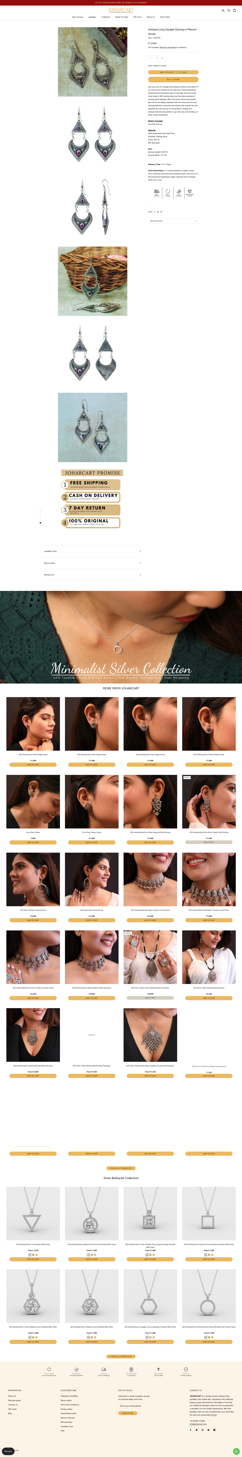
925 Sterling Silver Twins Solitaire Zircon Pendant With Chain (33, 1327)
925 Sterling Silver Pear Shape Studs (33, 755)
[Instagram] (202, 1429)
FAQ (62, 1431)
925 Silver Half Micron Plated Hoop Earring (209, 1066)
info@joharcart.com (198, 1424)
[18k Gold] (209, 1255)
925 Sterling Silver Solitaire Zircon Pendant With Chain (91, 1327)
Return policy (49, 563)
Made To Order (121, 17)
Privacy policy (66, 1409)
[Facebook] (154, 212)
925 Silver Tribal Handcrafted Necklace (209, 988)
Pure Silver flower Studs (91, 832)
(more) (214, 1415)
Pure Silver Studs (33, 832)
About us (12, 1396)
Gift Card (137, 17)
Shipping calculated (167, 47)
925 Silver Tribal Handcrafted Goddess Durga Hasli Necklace (150, 1066)
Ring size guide (14, 1400)
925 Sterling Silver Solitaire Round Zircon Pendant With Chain (92, 1244)
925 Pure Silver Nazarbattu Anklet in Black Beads (209, 1144)
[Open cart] (234, 10)
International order (68, 1413)
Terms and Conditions (70, 1405)
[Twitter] (158, 212)
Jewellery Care (50, 551)
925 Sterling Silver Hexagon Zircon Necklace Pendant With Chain (150, 1327)
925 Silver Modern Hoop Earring (33, 910)
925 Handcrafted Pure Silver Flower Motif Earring (209, 832)
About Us (151, 17)
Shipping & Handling (69, 1396)
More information (156, 221)
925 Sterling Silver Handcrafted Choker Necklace (91, 988)
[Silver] (30, 1255)
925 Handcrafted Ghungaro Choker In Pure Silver (150, 910)
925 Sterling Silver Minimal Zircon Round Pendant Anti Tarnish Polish (209, 1327)
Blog (10, 1413)
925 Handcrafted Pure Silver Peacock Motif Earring (150, 832)
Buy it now (173, 79)
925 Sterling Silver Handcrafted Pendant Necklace (33, 1066)
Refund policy (66, 1422)
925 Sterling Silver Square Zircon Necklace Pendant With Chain (209, 1244)
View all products (121, 1168)
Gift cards (12, 1409)
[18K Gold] (33, 1255)
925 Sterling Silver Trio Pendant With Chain (33, 1244)
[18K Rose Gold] (36, 1255)
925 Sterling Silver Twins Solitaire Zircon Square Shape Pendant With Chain (150, 1245)
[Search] (229, 10)
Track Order (165, 17)
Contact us (13, 1405)
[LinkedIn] (214, 1429)
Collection (105, 17)
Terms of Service (68, 1418)
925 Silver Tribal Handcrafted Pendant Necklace (150, 988)
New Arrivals (77, 17)
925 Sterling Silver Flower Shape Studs (209, 755)
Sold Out (209, 842)
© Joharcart (14, 1450)
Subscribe (128, 1413)
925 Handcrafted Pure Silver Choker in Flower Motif (33, 988)
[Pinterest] (161, 212)
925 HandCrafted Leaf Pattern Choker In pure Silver (209, 910)
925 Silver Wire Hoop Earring (91, 910)
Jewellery (92, 17)
